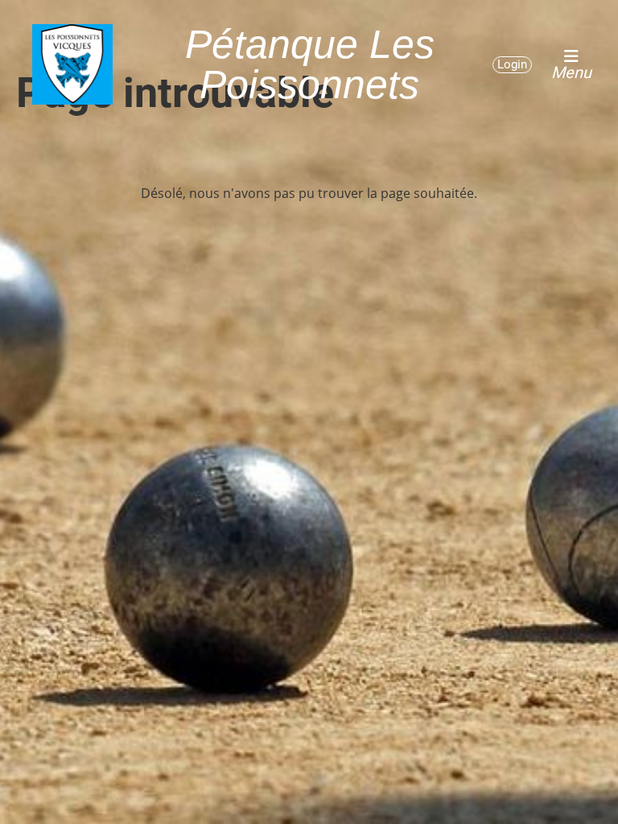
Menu (571, 71)
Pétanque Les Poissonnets (310, 64)
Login (512, 64)
